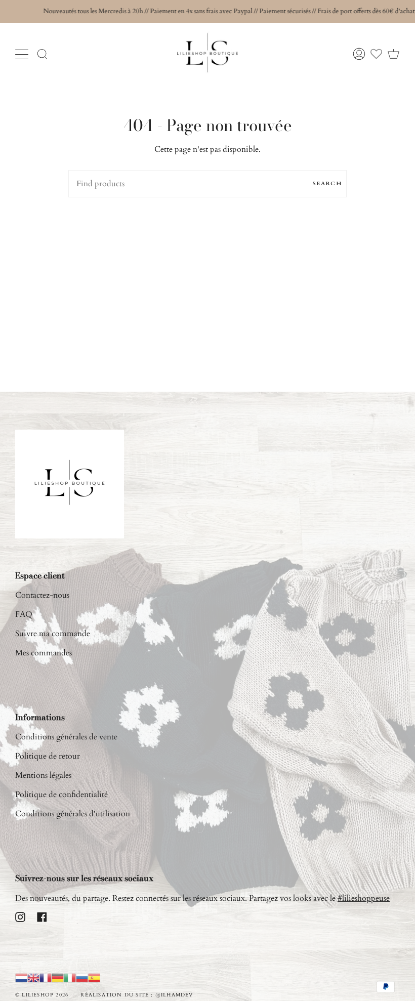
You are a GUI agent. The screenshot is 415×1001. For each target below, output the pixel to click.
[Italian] (70, 978)
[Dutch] (21, 978)
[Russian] (82, 978)
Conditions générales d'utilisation (72, 813)
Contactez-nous (42, 595)
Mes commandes (43, 652)
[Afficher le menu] (22, 54)
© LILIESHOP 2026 (41, 994)
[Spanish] (94, 978)
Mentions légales (43, 775)
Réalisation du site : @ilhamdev (136, 994)
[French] (45, 978)
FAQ (23, 614)
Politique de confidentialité (61, 794)
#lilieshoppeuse (364, 898)
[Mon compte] (359, 54)
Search (327, 183)
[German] (58, 978)
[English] (33, 978)
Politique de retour (47, 756)
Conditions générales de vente (66, 736)
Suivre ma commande (52, 633)
